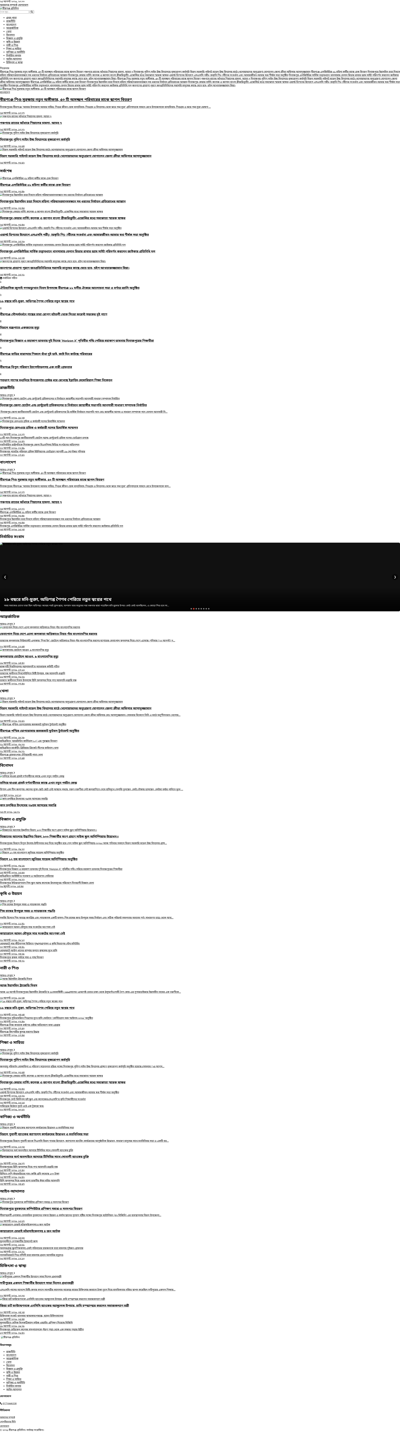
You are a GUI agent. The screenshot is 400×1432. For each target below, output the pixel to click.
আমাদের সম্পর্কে (8, 5)
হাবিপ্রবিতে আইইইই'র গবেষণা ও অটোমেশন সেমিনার (27, 878)
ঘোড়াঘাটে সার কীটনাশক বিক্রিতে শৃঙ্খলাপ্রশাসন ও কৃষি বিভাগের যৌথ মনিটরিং (40, 945)
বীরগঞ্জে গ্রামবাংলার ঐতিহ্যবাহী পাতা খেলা (21, 756)
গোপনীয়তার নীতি (8, 1421)
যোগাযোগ (23, 5)
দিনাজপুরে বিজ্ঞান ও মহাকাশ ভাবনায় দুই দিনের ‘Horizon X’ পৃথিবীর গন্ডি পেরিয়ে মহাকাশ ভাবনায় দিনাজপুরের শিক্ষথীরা (61, 871)
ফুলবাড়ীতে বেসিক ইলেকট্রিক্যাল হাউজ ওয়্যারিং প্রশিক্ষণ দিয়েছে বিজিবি (36, 1324)
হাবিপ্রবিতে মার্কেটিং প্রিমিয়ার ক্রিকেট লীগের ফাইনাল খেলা (29, 749)
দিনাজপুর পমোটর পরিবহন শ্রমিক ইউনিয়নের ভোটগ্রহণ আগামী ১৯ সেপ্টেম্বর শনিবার (42, 453)
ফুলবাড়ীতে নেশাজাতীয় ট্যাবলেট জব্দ (19, 1243)
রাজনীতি (10, 21)
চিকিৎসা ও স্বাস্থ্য (14, 62)
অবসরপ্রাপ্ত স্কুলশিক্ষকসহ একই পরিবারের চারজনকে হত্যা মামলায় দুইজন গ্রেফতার (41, 1250)
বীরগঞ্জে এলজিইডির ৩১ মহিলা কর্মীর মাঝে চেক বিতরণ (339, 72)
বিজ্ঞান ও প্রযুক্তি (14, 38)
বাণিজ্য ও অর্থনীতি (15, 52)
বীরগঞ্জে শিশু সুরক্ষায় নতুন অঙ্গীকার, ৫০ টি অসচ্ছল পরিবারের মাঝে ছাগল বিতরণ (41, 72)
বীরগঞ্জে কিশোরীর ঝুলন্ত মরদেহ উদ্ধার (19, 1033)
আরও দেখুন (6, 395)
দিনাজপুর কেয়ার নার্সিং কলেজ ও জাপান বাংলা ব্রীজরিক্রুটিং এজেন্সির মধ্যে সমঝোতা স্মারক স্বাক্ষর (118, 75)
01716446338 (10, 1403)
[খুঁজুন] (32, 12)
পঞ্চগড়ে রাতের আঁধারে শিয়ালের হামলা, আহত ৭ (108, 72)
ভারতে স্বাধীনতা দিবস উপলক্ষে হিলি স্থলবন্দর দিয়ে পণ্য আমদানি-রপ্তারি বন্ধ (38, 682)
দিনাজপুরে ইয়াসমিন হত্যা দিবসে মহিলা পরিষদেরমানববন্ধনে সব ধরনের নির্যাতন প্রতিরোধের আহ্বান (137, 82)
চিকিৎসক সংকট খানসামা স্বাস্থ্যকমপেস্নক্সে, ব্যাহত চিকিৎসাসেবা (31, 1317)
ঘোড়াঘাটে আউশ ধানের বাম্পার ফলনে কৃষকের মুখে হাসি (28, 952)
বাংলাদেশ (11, 25)
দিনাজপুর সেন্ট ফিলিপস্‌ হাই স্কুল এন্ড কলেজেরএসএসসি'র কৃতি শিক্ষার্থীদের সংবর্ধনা (43, 1101)
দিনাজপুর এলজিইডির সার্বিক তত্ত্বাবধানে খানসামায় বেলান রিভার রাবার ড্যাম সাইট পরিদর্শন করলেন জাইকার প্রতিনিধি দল (70, 85)
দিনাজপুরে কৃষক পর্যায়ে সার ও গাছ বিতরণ (22, 959)
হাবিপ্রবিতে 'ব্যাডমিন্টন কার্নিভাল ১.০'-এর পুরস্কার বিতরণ (28, 742)
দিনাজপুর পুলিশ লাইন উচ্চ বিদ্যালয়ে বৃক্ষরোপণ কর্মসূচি (162, 72)
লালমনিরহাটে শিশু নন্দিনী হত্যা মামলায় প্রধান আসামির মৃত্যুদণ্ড (31, 1257)
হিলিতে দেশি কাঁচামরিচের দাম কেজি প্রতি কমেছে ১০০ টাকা (29, 1175)
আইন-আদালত (14, 59)
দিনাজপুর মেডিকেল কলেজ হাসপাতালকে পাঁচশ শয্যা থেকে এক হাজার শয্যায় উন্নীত (42, 1331)
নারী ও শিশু (12, 45)
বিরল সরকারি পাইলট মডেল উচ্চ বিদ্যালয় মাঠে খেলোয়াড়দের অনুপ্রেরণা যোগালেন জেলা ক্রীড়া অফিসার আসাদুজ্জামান (250, 72)
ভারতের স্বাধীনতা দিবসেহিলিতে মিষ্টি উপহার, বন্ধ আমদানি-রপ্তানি (32, 675)
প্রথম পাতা (11, 18)
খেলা (8, 31)
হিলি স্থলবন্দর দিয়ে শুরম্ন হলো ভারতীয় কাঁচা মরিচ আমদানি (30, 1182)
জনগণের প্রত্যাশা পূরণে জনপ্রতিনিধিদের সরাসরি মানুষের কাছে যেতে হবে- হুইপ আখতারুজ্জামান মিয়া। (65, 79)
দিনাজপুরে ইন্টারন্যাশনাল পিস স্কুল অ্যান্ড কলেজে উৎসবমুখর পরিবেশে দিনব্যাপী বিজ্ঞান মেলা (47, 884)
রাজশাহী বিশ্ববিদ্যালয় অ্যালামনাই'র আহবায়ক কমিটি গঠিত (29, 668)
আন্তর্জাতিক (12, 28)
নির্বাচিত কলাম (13, 55)
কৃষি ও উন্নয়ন (13, 42)
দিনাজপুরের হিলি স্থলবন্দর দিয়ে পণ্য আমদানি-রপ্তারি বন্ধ (29, 1168)
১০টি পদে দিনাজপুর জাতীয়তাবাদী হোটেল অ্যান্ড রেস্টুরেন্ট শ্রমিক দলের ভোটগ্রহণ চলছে (44, 439)
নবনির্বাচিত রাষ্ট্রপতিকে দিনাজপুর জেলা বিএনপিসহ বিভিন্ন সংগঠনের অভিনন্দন (39, 446)
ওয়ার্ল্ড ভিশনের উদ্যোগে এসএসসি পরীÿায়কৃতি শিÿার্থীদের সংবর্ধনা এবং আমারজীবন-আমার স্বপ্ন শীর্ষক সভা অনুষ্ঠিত (228, 75)
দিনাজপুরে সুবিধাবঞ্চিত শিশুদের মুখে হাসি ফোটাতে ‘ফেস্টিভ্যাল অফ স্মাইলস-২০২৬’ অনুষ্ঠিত (46, 1020)
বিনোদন (10, 35)
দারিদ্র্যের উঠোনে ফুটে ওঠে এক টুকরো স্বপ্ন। (22, 1108)
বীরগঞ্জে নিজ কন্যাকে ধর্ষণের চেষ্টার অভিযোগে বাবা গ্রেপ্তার (30, 1026)
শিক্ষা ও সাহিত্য (13, 49)
